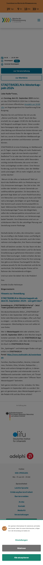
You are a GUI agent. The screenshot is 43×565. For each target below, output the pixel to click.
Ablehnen (21, 548)
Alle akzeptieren (21, 557)
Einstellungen (21, 540)
